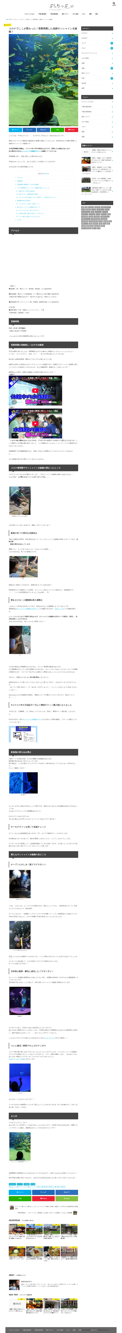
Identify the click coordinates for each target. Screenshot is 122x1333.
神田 (108, 223)
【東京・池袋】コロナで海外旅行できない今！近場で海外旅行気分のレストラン (101, 160)
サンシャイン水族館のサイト (31, 151)
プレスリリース (49, 1038)
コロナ (107, 209)
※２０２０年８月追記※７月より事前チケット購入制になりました (36, 197)
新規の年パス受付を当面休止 (25, 191)
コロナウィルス (86, 212)
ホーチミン (84, 214)
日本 (83, 78)
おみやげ (84, 38)
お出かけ (13, 1187)
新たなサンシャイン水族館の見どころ (27, 207)
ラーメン (104, 214)
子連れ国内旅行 (54, 14)
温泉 (100, 223)
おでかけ (13, 1184)
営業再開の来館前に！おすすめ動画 (27, 184)
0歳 (83, 207)
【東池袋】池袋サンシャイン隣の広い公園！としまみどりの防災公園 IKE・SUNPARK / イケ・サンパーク (96, 191)
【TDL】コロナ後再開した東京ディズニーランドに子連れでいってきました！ (101, 181)
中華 (109, 214)
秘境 (88, 226)
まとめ (18, 220)
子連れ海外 (84, 221)
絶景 (90, 14)
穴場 (92, 226)
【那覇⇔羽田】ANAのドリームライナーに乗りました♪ (101, 151)
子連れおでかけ (105, 216)
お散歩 (88, 209)
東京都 (27, 1184)
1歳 (86, 207)
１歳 (99, 228)
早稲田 (105, 221)
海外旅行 (95, 223)
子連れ (91, 216)
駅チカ (94, 228)
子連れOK (96, 216)
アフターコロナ (22, 1187)
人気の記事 (84, 216)
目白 (104, 223)
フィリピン (98, 212)
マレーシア (92, 214)
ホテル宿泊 (75, 14)
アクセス (18, 177)
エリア (20, 1184)
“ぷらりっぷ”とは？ (29, 14)
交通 (96, 14)
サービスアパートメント (89, 53)
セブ (92, 212)
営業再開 (45, 1187)
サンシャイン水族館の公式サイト (27, 609)
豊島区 (102, 226)
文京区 (100, 221)
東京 (52, 1187)
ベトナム (105, 212)
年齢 (83, 68)
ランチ (98, 214)
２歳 (33, 1184)
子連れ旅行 (104, 219)
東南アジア (84, 223)
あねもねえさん (26, 1281)
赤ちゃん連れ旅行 (86, 228)
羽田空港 (97, 226)
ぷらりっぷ (94, 1330)
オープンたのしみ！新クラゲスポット (28, 210)
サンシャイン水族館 (35, 1187)
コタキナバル (100, 209)
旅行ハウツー (65, 14)
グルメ (83, 14)
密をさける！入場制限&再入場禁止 (27, 194)
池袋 (64, 1187)
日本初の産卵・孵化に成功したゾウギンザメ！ (30, 213)
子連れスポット (86, 219)
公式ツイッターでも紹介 (17, 1059)
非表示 (46, 173)
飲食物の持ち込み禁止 (22, 200)
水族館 (57, 1187)
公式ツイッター (60, 609)
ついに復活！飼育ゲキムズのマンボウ (28, 216)
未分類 (84, 83)
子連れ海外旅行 (42, 14)
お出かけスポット (105, 207)
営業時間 (18, 181)
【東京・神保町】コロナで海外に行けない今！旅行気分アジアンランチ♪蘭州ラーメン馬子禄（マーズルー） (96, 170)
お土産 (83, 209)
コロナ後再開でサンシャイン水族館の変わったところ (32, 188)
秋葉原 (83, 226)
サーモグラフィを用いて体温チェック (28, 204)
